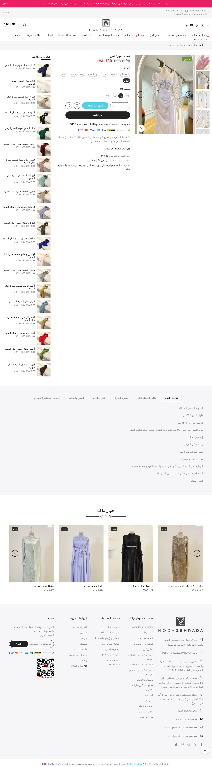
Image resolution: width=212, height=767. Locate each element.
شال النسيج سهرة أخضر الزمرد (19, 128)
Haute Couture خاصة (141, 664)
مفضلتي (83, 643)
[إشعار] (106, 3)
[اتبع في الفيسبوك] (201, 744)
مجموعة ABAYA (145, 679)
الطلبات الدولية (34, 35)
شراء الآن (97, 115)
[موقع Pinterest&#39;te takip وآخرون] (182, 744)
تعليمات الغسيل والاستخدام (47, 398)
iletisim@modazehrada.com (189, 14)
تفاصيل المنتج (171, 398)
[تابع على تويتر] (195, 744)
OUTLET (149, 695)
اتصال (50, 35)
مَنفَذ (128, 169)
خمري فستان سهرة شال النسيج (19, 144)
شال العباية (86, 35)
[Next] (140, 94)
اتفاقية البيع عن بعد (111, 643)
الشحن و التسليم (76, 398)
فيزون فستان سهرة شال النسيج (19, 191)
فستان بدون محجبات (176, 35)
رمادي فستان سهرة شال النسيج (19, 270)
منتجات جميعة (63, 165)
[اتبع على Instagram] (188, 744)
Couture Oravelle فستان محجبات (185, 586)
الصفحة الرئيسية (195, 45)
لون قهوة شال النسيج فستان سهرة (21, 366)
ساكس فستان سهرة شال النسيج (19, 238)
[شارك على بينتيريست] (197, 25)
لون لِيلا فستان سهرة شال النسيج (19, 207)
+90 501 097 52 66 (175, 10)
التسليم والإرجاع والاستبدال (107, 638)
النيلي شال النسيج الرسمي (22, 301)
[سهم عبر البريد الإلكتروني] (191, 25)
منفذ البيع (140, 35)
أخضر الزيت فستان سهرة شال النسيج (20, 287)
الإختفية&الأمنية (112, 649)
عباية (127, 35)
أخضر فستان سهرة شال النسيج (20, 348)
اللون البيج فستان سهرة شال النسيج (21, 98)
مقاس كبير (155, 35)
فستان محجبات (199, 35)
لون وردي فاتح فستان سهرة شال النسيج (19, 256)
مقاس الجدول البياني (146, 398)
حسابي (83, 632)
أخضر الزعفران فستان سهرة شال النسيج (21, 319)
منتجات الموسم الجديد (108, 35)
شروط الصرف (121, 398)
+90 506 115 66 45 (197, 10)
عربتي (84, 638)
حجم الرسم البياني (78, 655)
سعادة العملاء (201, 39)
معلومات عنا (114, 627)
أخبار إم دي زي (79, 627)
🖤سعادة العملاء (79, 666)
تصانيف (17, 35)
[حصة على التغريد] (202, 25)
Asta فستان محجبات (93, 586)
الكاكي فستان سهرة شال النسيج (19, 222)
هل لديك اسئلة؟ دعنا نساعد (117, 148)
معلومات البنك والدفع (110, 632)
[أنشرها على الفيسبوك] (208, 25)
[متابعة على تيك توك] (176, 744)
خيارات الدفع (99, 398)
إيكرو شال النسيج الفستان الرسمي (22, 82)
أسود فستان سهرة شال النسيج (20, 112)
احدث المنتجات (146, 711)
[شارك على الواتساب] (186, 25)
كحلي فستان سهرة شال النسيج (20, 65)
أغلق (206, 4)
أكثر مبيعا (148, 632)
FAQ (84, 660)
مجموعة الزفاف (79, 165)
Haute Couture (67, 35)
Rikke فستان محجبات (43, 586)
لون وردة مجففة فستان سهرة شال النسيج (20, 161)
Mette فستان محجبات (142, 586)
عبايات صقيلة (115, 165)
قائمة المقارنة (80, 649)
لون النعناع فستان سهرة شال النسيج (21, 177)
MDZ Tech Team (110, 655)
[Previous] (189, 94)
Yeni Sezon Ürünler (142, 627)
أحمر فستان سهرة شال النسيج (20, 333)
